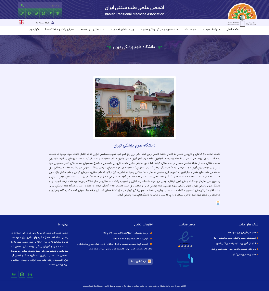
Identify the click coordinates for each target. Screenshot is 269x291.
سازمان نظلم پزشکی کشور (244, 255)
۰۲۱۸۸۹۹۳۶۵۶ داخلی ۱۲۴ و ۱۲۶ (117, 233)
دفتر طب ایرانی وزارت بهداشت (241, 232)
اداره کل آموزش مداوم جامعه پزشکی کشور (236, 244)
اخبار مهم (34, 29)
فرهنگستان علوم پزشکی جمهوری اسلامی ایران (234, 238)
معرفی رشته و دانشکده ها (59, 29)
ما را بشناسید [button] (212, 29)
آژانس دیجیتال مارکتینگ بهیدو (96, 286)
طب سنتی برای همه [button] (93, 29)
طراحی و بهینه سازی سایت (127, 286)
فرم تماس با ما (138, 261)
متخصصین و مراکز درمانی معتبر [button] (160, 29)
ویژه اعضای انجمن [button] (123, 29)
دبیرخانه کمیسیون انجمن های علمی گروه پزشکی (233, 249)
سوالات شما (190, 29)
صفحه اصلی (232, 29)
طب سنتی (152, 286)
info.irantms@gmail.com (127, 239)
